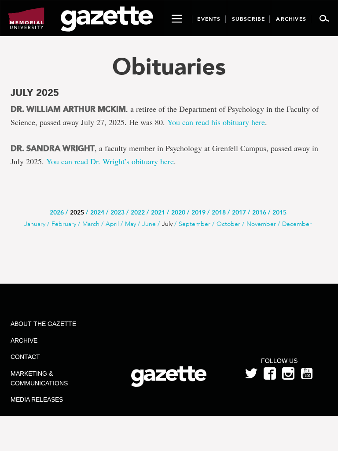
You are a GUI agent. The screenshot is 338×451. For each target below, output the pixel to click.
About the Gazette (43, 323)
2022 (138, 212)
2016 (259, 212)
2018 (219, 212)
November (261, 224)
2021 (158, 212)
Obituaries (169, 66)
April (112, 224)
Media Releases (37, 399)
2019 (198, 212)
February (63, 224)
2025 (77, 212)
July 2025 (35, 93)
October (228, 224)
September (194, 224)
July (167, 224)
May (130, 224)
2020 (178, 212)
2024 (97, 212)
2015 (279, 212)
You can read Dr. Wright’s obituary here (110, 161)
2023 (117, 212)
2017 (239, 212)
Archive (24, 340)
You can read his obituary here (216, 122)
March (90, 224)
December (297, 224)
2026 (57, 212)
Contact (25, 356)
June (149, 224)
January (34, 224)
